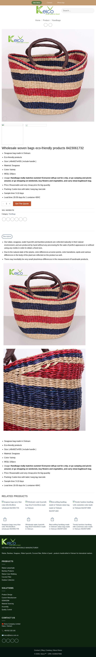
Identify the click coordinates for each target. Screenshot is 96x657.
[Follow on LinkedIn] (12, 641)
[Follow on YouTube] (16, 641)
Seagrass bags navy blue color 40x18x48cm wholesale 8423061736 (11, 527)
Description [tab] (7, 236)
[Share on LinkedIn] (25, 219)
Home (37, 20)
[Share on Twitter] (12, 219)
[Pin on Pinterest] (21, 219)
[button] (3, 10)
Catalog (49, 650)
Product (46, 20)
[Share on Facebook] (8, 219)
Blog (43, 650)
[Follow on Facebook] (4, 641)
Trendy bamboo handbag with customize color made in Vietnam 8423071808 (82, 527)
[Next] (89, 75)
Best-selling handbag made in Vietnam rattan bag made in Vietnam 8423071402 (59, 527)
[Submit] (91, 10)
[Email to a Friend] (16, 219)
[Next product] (45, 25)
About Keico (57, 650)
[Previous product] (50, 25)
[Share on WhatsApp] (4, 219)
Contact (37, 650)
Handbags (56, 20)
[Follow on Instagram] (8, 641)
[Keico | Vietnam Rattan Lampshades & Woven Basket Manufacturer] (48, 10)
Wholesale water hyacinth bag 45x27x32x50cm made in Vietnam (35, 527)
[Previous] (6, 75)
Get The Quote (22, 204)
